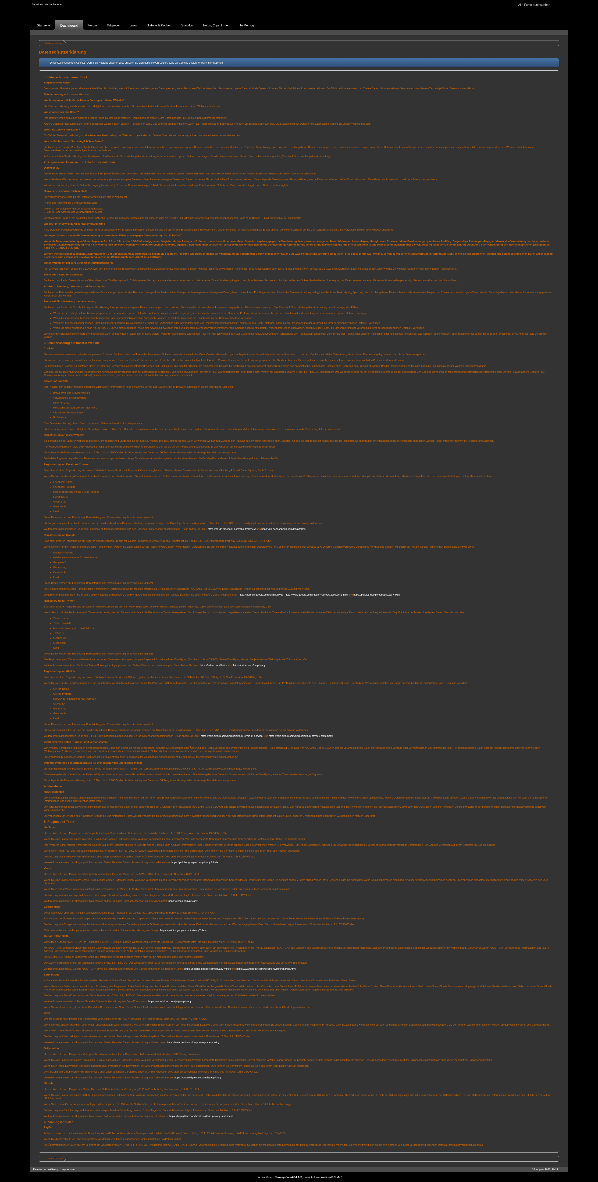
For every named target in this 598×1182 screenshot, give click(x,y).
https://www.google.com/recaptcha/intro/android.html (265, 968)
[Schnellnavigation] (556, 32)
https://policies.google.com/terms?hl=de (261, 594)
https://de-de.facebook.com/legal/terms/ (283, 529)
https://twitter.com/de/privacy (249, 665)
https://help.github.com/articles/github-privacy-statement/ (301, 735)
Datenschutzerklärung (45, 1169)
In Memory (247, 25)
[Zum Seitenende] (563, 32)
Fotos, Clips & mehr (216, 25)
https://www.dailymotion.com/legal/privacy (197, 1077)
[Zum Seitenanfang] (563, 1169)
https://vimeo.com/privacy (182, 901)
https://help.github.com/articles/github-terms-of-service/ (232, 735)
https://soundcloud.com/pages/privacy (169, 1001)
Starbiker (187, 25)
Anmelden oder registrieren (47, 4)
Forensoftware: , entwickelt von (299, 1177)
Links (133, 25)
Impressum (68, 1169)
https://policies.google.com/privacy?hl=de (376, 594)
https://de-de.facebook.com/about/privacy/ (232, 529)
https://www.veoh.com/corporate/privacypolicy (193, 1042)
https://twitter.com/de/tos (214, 665)
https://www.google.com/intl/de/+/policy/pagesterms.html (316, 594)
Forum (92, 25)
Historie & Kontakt (159, 25)
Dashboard (69, 25)
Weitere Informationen (210, 62)
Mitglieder (113, 25)
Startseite (43, 25)
